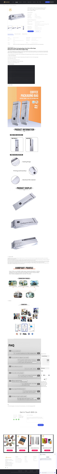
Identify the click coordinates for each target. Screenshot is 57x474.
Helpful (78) (46, 379)
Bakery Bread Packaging (18, 460)
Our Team (26, 460)
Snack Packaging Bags (18, 458)
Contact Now (31, 31)
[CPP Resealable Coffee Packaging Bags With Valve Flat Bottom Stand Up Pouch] (10, 440)
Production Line (35, 460)
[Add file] (40, 473)
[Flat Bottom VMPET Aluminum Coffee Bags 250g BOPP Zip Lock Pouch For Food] (35, 440)
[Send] (55, 473)
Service (25, 459)
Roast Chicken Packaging (18, 459)
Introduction (26, 461)
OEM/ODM (34, 458)
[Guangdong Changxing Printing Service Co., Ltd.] (14, 419)
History (25, 458)
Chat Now (37, 31)
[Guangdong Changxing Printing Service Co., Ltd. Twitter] (5, 467)
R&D (33, 459)
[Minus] (54, 454)
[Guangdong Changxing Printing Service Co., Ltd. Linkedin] (7, 467)
